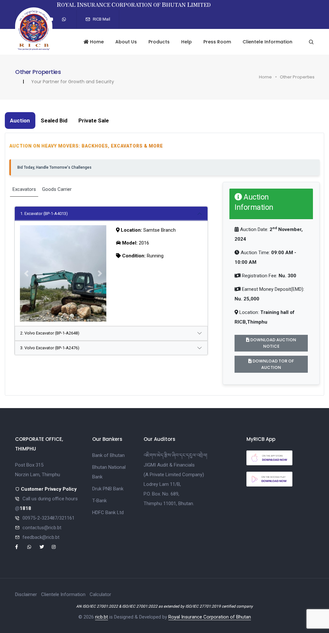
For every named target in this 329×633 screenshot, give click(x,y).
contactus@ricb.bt (41, 527)
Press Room (217, 42)
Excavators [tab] (24, 189)
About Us (126, 42)
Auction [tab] (20, 120)
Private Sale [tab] (93, 120)
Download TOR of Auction (273, 364)
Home (96, 42)
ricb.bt (101, 617)
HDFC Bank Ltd (108, 512)
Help (186, 42)
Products (159, 42)
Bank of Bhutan (108, 455)
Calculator (100, 594)
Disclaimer (26, 594)
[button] (26, 273)
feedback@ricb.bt (40, 537)
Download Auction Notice (272, 343)
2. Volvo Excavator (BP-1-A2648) (49, 333)
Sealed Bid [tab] (54, 120)
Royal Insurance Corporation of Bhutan (209, 617)
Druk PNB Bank (107, 489)
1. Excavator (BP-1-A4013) (44, 213)
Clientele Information (267, 42)
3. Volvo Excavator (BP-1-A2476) (49, 347)
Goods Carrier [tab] (57, 189)
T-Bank (99, 501)
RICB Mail (101, 19)
